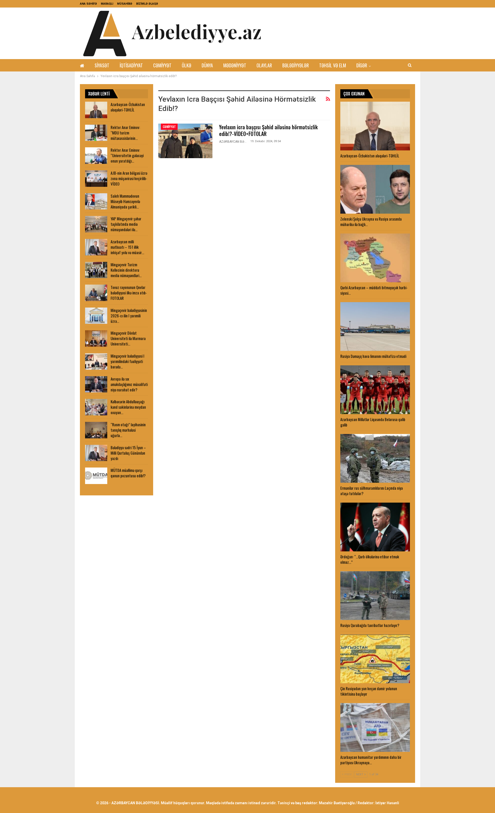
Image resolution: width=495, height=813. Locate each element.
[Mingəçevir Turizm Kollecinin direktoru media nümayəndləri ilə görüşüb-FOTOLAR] (96, 270)
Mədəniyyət (234, 65)
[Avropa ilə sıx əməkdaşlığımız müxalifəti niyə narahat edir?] (96, 384)
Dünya (207, 65)
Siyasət (102, 65)
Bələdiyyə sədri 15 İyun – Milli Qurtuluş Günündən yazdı (128, 453)
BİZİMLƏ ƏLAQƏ (147, 3)
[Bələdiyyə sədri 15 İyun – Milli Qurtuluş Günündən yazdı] (96, 453)
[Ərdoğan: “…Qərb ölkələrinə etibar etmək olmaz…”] (375, 527)
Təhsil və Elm (332, 65)
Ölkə (186, 65)
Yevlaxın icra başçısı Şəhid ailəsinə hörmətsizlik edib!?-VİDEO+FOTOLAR (268, 130)
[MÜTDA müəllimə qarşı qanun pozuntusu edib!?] (96, 476)
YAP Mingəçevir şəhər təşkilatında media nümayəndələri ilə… (126, 224)
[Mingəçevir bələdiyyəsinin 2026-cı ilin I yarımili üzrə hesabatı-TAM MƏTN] (96, 316)
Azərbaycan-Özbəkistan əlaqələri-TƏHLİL (128, 106)
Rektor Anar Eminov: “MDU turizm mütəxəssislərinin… (125, 132)
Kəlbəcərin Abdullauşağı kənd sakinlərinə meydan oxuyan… (128, 407)
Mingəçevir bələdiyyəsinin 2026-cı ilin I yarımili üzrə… (129, 315)
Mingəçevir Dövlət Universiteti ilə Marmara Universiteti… (128, 338)
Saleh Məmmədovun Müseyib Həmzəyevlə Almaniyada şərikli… (125, 201)
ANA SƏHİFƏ (88, 3)
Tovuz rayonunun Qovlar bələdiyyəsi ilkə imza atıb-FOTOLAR (129, 292)
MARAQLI (107, 3)
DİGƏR (361, 65)
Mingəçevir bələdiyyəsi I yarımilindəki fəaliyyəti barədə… (127, 361)
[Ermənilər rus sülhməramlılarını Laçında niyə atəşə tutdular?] (375, 458)
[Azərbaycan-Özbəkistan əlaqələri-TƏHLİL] (375, 126)
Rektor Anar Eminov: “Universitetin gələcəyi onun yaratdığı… (127, 155)
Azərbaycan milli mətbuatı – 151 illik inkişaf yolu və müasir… (127, 247)
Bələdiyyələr (295, 65)
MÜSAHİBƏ (124, 3)
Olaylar (264, 65)
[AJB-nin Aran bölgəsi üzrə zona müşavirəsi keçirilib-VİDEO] (96, 178)
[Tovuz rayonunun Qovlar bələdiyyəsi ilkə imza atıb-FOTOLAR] (96, 293)
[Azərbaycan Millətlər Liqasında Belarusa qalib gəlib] (375, 389)
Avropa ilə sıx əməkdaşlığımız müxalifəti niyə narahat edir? (129, 384)
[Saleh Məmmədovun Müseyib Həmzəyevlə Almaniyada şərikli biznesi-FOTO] (96, 201)
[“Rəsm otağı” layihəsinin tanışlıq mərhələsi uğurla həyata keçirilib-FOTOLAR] (96, 430)
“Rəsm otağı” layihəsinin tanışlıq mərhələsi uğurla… (128, 430)
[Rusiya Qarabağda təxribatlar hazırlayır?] (375, 595)
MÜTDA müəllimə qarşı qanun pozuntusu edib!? (128, 472)
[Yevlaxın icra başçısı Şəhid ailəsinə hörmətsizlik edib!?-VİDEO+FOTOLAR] (185, 141)
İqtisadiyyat (131, 65)
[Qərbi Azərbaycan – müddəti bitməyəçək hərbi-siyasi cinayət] (375, 258)
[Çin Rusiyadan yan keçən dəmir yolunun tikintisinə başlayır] (375, 658)
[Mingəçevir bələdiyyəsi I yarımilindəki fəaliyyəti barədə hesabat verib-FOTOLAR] (96, 361)
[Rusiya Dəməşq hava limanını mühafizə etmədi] (375, 326)
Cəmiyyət (162, 65)
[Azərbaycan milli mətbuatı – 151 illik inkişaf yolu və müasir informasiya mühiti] (96, 247)
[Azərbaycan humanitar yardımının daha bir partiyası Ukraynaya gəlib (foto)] (375, 727)
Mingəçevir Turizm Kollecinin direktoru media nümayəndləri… (126, 270)
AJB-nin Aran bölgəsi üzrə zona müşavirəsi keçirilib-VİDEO (129, 178)
